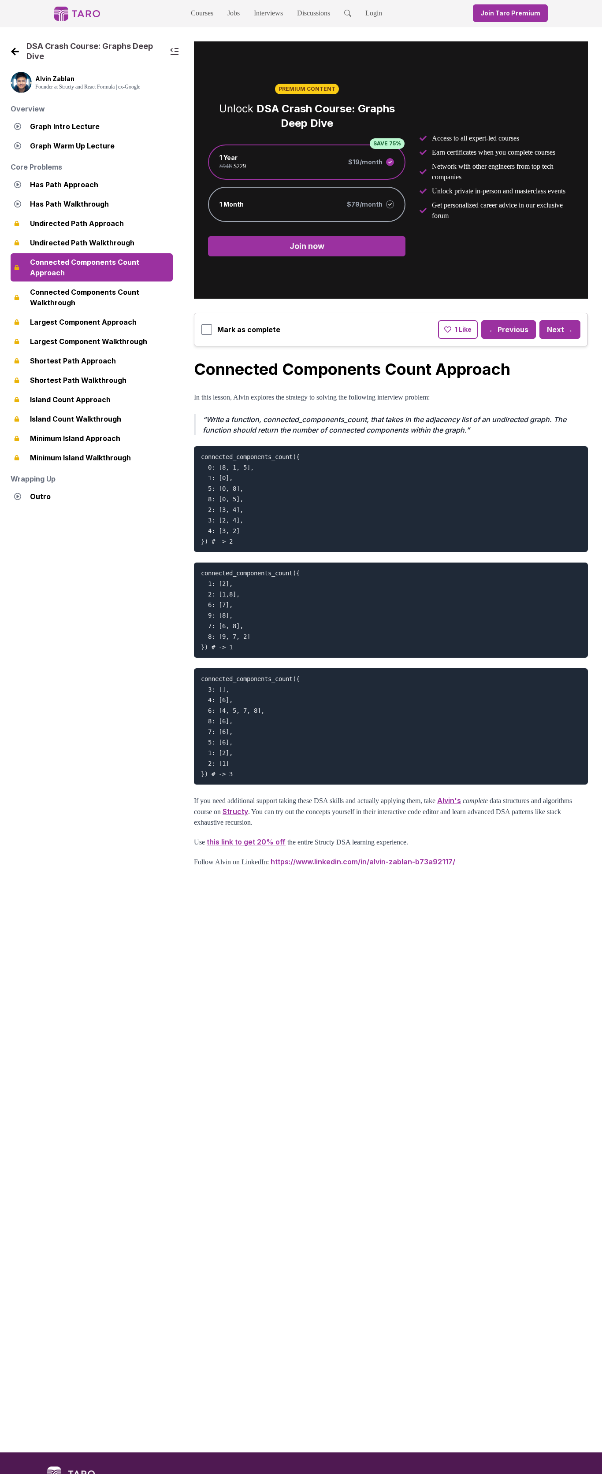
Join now (307, 246)
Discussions (313, 13)
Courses (202, 13)
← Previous (508, 329)
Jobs (233, 13)
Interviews (268, 13)
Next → (560, 329)
